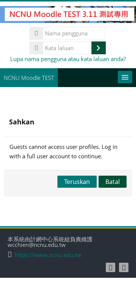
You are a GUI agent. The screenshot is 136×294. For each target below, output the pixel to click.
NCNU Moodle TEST (29, 77)
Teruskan (77, 182)
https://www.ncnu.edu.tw (48, 255)
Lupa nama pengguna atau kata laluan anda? (68, 59)
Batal (112, 182)
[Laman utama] (68, 16)
